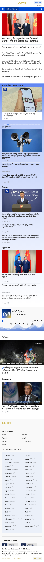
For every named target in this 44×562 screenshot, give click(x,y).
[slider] (2, 321)
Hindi (8, 512)
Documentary (26, 441)
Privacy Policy (6, 558)
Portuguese (32, 480)
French (10, 494)
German (10, 497)
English (4, 434)
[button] (5, 124)
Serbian (30, 494)
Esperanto (11, 487)
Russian (30, 490)
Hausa (9, 505)
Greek (10, 501)
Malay (31, 459)
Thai (28, 512)
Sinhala (29, 497)
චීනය (4, 187)
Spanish (30, 501)
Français (4, 438)
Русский (4, 441)
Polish (29, 476)
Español (24, 434)
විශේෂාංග (6, 379)
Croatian (10, 476)
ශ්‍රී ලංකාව (6, 126)
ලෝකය (5, 247)
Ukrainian (31, 519)
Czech (9, 480)
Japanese (10, 526)
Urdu (28, 522)
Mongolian (31, 462)
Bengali (9, 466)
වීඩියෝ (5, 337)
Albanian (9, 455)
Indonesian (13, 519)
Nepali (29, 469)
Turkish (29, 515)
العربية (24, 438)
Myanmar (32, 466)
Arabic (9, 459)
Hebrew (9, 508)
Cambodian (10, 473)
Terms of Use (16, 558)
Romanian (31, 487)
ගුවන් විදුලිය (17, 311)
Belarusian (12, 462)
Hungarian (11, 515)
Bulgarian (11, 469)
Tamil (28, 508)
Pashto (29, 483)
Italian (9, 522)
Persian (30, 473)
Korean (9, 529)
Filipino (10, 490)
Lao (27, 455)
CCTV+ (4, 445)
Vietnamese (32, 526)
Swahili (30, 505)
